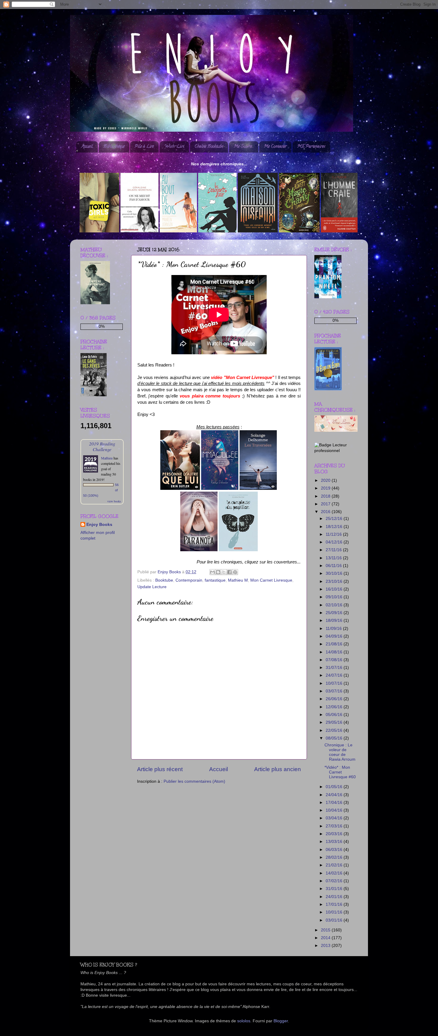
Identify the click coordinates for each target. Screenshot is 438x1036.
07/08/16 (335, 660)
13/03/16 (335, 841)
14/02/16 (335, 873)
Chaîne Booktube (209, 146)
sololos (243, 1021)
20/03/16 (335, 834)
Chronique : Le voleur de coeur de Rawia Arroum (339, 752)
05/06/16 (335, 714)
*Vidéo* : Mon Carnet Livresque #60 (340, 772)
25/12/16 (335, 518)
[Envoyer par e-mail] (212, 572)
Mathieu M (238, 580)
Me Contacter (275, 146)
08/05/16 (335, 738)
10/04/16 (335, 810)
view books (114, 501)
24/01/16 (335, 896)
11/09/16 (334, 628)
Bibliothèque (114, 146)
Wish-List (174, 146)
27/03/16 (335, 826)
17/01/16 (335, 904)
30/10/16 (335, 573)
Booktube (164, 580)
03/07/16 (335, 691)
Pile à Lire (144, 146)
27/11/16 (334, 550)
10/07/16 (335, 683)
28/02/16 (335, 857)
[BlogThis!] (218, 572)
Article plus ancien (277, 769)
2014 (326, 938)
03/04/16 (335, 818)
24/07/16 (335, 675)
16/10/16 (335, 589)
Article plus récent (160, 769)
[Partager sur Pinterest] (235, 572)
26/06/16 (335, 699)
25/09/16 (335, 613)
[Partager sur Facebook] (229, 572)
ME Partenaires (311, 146)
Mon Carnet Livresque (271, 580)
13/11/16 (334, 558)
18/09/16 (335, 620)
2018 (326, 496)
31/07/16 (335, 667)
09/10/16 (335, 597)
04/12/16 (335, 542)
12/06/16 (335, 707)
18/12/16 (335, 526)
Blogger (281, 1021)
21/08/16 (335, 644)
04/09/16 (335, 636)
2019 (326, 488)
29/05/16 (335, 722)
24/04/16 (335, 795)
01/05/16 (335, 787)
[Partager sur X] (224, 572)
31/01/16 (335, 888)
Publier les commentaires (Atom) (194, 781)
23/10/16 (335, 581)
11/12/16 (334, 534)
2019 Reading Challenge (102, 446)
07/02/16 (335, 881)
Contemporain (188, 580)
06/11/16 (334, 565)
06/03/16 (335, 849)
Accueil (87, 146)
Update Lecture (152, 587)
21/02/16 (335, 865)
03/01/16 (335, 920)
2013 (326, 945)
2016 (326, 512)
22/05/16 (335, 730)
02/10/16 (335, 605)
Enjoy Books (99, 524)
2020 (326, 480)
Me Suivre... (244, 146)
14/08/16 (335, 652)
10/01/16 (335, 912)
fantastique (215, 580)
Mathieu (107, 458)
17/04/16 (335, 802)
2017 (326, 504)
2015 (326, 930)
